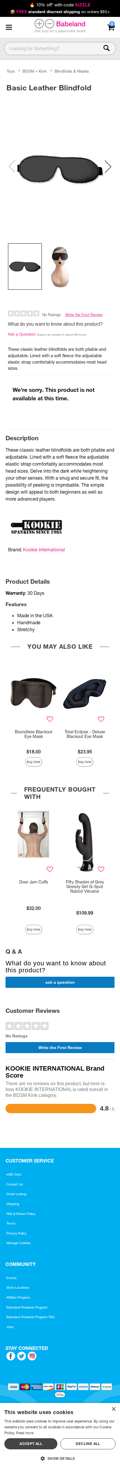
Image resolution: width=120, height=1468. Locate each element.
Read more (24, 1433)
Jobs (10, 1327)
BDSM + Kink (34, 71)
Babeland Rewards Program (27, 1307)
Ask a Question (22, 334)
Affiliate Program (18, 1297)
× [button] (113, 1409)
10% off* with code (60, 5)
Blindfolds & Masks (71, 71)
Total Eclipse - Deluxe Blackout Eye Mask (85, 734)
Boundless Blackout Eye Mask (33, 734)
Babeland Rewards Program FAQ (30, 1317)
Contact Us (14, 1184)
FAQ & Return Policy (21, 1214)
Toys (11, 71)
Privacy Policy (16, 1233)
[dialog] (60, 1435)
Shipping (12, 1204)
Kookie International (44, 550)
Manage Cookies (18, 1243)
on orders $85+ (60, 11)
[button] (8, 27)
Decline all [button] (88, 1443)
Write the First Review (84, 315)
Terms (10, 1223)
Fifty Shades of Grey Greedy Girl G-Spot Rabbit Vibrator (85, 886)
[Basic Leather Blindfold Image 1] (60, 166)
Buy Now (33, 762)
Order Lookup (16, 1194)
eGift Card (13, 1174)
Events (11, 1278)
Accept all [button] (31, 1443)
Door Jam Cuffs (33, 882)
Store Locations (17, 1287)
